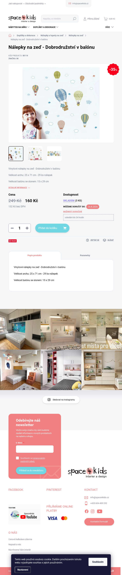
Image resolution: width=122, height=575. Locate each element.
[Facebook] (86, 511)
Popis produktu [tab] (35, 255)
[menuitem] (19, 27)
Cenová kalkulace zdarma (20, 539)
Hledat (74, 19)
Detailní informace (17, 188)
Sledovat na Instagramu (64, 400)
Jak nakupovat (15, 3)
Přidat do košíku (47, 228)
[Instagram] (92, 511)
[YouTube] (99, 511)
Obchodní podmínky (34, 3)
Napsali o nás (14, 544)
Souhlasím (98, 561)
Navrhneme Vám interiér (19, 550)
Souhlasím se (32, 460)
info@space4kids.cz (99, 497)
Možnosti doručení (72, 212)
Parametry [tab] (85, 255)
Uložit (13, 241)
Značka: (13, 59)
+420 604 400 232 (98, 503)
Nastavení (22, 569)
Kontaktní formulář (99, 521)
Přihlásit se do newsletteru (31, 470)
